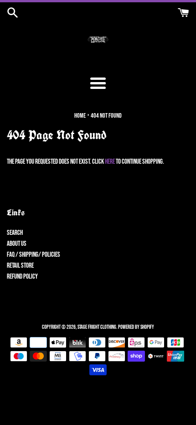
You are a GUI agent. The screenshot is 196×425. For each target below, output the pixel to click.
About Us (16, 243)
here (110, 161)
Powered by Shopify (136, 327)
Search (15, 232)
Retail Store (20, 265)
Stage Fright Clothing (96, 327)
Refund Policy (22, 276)
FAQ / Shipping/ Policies (33, 254)
